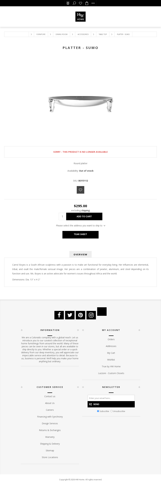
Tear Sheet (80, 234)
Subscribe (104, 411)
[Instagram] (91, 315)
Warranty (50, 436)
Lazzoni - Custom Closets (111, 373)
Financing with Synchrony (50, 416)
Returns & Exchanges (50, 430)
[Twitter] (70, 315)
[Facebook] (59, 315)
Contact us (49, 396)
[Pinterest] (80, 315)
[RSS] (102, 311)
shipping (85, 210)
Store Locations (50, 457)
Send (96, 404)
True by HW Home (111, 366)
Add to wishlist (80, 190)
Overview (80, 254)
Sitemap (50, 450)
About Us (50, 403)
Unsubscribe (119, 411)
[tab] (80, 254)
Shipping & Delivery (50, 443)
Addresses (111, 346)
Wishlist (80, 3)
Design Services (50, 423)
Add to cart (84, 216)
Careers (50, 409)
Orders (111, 339)
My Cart (111, 352)
